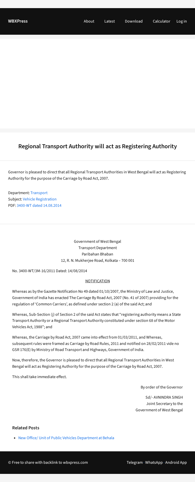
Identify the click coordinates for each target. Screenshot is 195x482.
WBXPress (18, 21)
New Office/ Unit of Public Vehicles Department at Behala (66, 438)
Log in (181, 21)
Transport (38, 193)
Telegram (135, 462)
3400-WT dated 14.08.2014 (39, 205)
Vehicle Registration (40, 199)
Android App (176, 462)
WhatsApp (154, 462)
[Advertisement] (97, 86)
